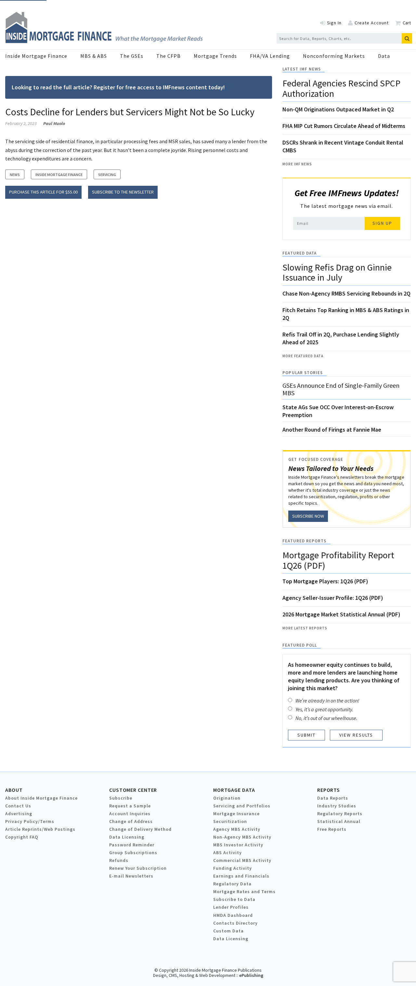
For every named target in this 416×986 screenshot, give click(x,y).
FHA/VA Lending (270, 56)
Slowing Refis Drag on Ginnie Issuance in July (337, 272)
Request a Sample (130, 806)
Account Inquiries (129, 813)
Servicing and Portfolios (241, 806)
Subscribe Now (308, 516)
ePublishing (251, 975)
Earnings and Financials (241, 876)
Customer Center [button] (133, 790)
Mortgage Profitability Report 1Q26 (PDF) (338, 560)
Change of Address (131, 821)
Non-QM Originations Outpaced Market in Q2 (338, 109)
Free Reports (331, 829)
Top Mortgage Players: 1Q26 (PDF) (325, 581)
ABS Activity (227, 852)
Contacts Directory (235, 923)
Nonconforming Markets (334, 56)
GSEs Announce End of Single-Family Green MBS (340, 389)
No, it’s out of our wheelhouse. (326, 718)
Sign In (334, 23)
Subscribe (120, 798)
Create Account (372, 23)
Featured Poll (299, 645)
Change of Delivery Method (140, 829)
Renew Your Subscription (138, 868)
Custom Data (228, 931)
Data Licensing (126, 837)
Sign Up (382, 223)
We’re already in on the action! (327, 700)
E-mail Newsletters (131, 876)
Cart (407, 23)
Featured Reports (304, 541)
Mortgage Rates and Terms (244, 891)
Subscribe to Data (234, 899)
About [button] (13, 790)
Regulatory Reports (339, 813)
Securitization (230, 821)
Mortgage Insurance (236, 813)
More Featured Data (302, 356)
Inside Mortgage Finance (36, 56)
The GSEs (131, 56)
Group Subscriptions (133, 852)
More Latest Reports (304, 628)
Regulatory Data (232, 884)
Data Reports (332, 798)
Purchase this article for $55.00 (43, 192)
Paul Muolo (54, 123)
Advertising (18, 813)
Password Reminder (131, 845)
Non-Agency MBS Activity (242, 837)
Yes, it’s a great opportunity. (324, 709)
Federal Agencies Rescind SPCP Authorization (341, 88)
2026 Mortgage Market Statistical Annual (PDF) (341, 614)
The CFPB (168, 56)
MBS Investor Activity (238, 845)
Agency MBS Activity (236, 829)
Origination (226, 798)
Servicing (107, 174)
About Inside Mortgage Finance (41, 798)
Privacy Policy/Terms (29, 821)
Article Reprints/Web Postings (40, 829)
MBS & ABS (93, 56)
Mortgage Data (234, 790)
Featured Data (299, 253)
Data (384, 56)
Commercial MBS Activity (242, 860)
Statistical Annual (338, 821)
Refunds (118, 860)
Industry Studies (336, 806)
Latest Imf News (301, 69)
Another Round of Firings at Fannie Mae (331, 429)
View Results (356, 735)
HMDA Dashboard (233, 915)
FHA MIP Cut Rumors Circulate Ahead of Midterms (343, 126)
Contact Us (18, 806)
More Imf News (297, 164)
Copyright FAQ (21, 837)
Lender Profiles (231, 907)
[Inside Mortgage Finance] (104, 41)
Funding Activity (232, 868)
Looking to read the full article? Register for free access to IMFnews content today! (118, 87)
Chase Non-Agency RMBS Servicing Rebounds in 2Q (346, 293)
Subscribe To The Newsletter (123, 192)
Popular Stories (302, 372)
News (15, 174)
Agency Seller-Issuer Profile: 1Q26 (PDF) (332, 597)
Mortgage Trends (215, 56)
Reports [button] (328, 790)
